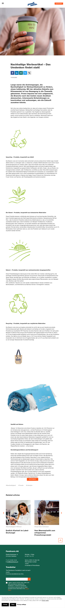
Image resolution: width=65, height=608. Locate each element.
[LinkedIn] (17, 73)
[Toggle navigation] (3, 3)
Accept (5, 604)
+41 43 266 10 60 (12, 560)
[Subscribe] (29, 579)
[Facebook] (12, 73)
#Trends (20, 485)
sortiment (32, 479)
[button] (3, 513)
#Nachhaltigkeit (11, 485)
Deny (12, 604)
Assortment (59, 3)
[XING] (21, 73)
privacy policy (45, 600)
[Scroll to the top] (60, 540)
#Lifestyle (29, 485)
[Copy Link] (29, 73)
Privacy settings (21, 604)
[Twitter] (25, 73)
